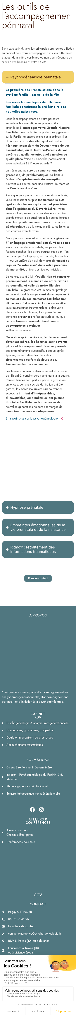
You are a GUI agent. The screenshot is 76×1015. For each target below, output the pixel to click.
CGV (38, 895)
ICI (62, 418)
